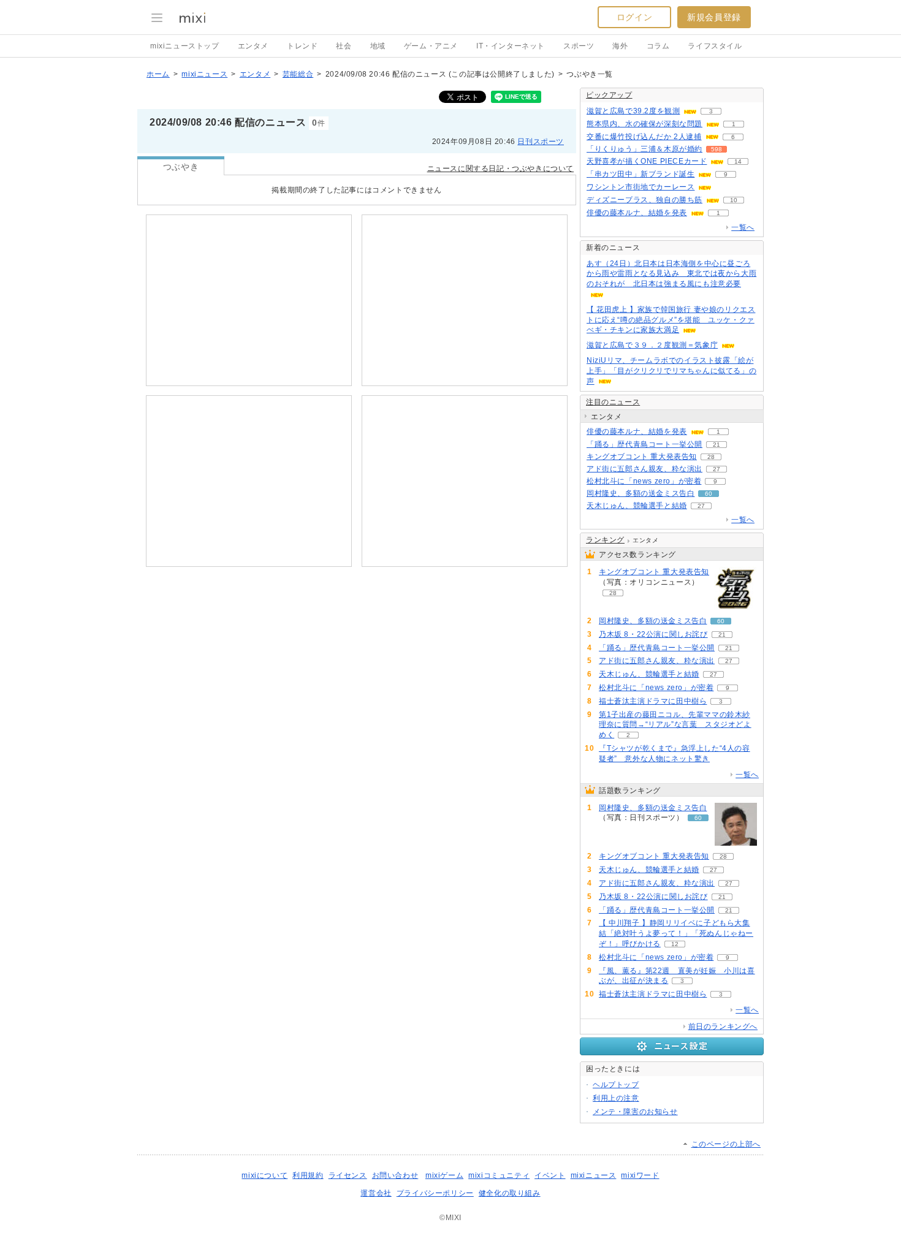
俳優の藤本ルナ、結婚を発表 (637, 212)
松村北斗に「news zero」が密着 (644, 481)
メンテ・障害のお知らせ (635, 1111)
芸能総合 (298, 74)
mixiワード (640, 1175)
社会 (343, 46)
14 (738, 161)
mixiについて (264, 1175)
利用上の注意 (616, 1098)
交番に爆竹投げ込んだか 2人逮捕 (644, 136)
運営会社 (375, 1193)
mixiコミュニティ (499, 1175)
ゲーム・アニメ (431, 46)
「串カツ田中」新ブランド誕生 (640, 174)
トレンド (302, 46)
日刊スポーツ (540, 141)
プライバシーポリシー (435, 1193)
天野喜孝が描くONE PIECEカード (647, 161)
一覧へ (743, 227)
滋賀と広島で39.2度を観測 (633, 111)
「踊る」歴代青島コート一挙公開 (644, 444)
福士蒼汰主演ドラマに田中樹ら (653, 701)
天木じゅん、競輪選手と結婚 (637, 505)
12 (675, 944)
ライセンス (348, 1175)
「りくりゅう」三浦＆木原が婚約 (644, 149)
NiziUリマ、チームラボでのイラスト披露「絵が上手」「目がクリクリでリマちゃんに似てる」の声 (671, 370)
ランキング (605, 540)
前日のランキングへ (723, 1026)
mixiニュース (204, 74)
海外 (620, 46)
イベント (549, 1175)
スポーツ (578, 46)
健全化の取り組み (510, 1193)
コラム (658, 46)
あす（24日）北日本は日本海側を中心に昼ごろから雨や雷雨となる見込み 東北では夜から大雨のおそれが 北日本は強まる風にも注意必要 (671, 274)
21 (716, 444)
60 (708, 493)
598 (716, 149)
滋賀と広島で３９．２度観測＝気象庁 (652, 345)
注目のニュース (613, 402)
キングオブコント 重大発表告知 (642, 456)
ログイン (634, 17)
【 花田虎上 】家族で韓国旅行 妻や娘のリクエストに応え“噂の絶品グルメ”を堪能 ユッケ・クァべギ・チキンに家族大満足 (671, 320)
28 (711, 456)
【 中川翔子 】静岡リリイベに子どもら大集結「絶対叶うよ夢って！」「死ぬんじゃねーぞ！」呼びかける (676, 933)
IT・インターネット (510, 46)
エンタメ (253, 46)
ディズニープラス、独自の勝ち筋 (644, 199)
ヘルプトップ (616, 1084)
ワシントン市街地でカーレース (640, 187)
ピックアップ (609, 95)
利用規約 (307, 1175)
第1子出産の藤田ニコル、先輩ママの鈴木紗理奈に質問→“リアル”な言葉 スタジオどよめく (675, 725)
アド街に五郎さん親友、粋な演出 (644, 469)
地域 (378, 46)
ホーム (158, 74)
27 (716, 469)
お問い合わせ (395, 1175)
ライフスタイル (715, 46)
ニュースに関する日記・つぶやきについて (500, 168)
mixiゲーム (444, 1175)
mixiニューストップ (184, 46)
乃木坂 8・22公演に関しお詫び (653, 634)
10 (733, 200)
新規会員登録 (714, 17)
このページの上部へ (726, 1144)
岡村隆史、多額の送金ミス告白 (640, 493)
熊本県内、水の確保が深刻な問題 (644, 124)
